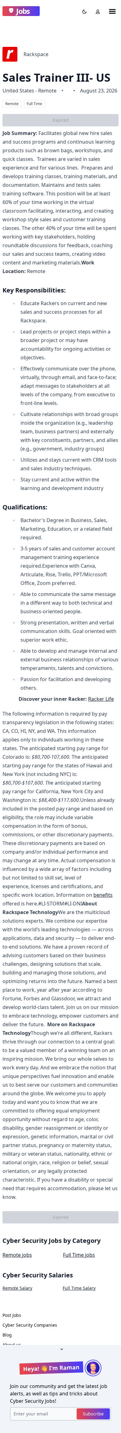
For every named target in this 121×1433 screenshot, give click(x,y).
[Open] (60, 1348)
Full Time (34, 103)
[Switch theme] (83, 11)
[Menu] (112, 11)
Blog (7, 1335)
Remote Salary (17, 1288)
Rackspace (36, 54)
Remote (12, 103)
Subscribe (93, 1414)
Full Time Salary (79, 1288)
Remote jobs (17, 1254)
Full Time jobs (79, 1254)
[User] (96, 11)
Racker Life (101, 699)
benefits (103, 895)
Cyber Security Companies (29, 1325)
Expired (61, 120)
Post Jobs (11, 1315)
